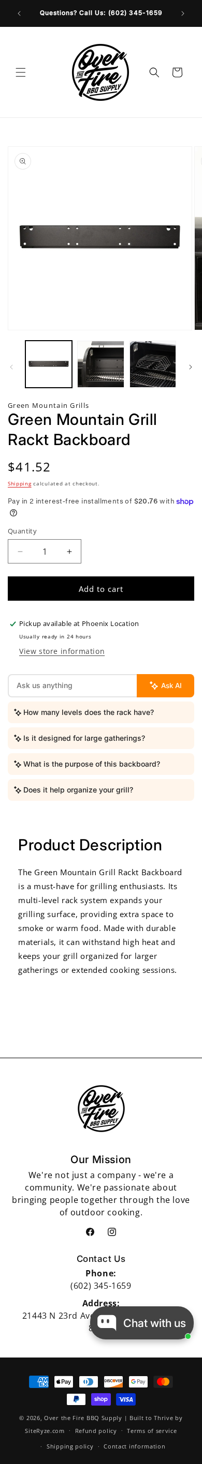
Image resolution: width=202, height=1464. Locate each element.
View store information (62, 651)
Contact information (134, 1446)
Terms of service (152, 1431)
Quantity (22, 531)
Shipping (20, 483)
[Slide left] (11, 367)
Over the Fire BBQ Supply (83, 1418)
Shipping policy (70, 1446)
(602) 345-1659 (100, 1285)
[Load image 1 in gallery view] (48, 364)
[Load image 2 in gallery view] (100, 364)
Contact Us (101, 1259)
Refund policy (96, 1431)
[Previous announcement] (19, 13)
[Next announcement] (182, 13)
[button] (20, 72)
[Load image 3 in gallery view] (152, 364)
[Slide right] (190, 367)
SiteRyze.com (44, 1430)
